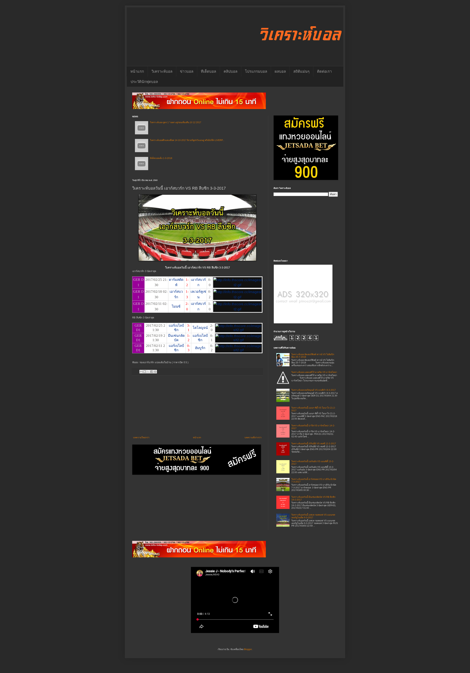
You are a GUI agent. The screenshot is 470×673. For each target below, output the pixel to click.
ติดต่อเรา (324, 71)
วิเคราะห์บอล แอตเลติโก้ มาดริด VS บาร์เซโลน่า (314, 372)
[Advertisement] (197, 406)
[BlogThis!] (145, 371)
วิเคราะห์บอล (161, 71)
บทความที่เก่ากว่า (253, 437)
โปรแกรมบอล (256, 71)
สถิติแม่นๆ (301, 71)
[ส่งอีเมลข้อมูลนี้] (141, 371)
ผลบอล (280, 71)
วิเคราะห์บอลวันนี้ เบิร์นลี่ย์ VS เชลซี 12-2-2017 (313, 443)
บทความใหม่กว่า (141, 437)
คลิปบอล (230, 71)
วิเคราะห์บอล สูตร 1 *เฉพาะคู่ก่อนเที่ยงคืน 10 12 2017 (175, 122)
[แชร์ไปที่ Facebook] (151, 371)
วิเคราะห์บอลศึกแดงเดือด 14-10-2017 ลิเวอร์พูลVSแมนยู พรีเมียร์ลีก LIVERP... (187, 140)
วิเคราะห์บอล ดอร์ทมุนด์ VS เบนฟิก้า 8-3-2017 (313, 390)
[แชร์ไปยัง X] (148, 371)
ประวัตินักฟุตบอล (144, 82)
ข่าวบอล (186, 71)
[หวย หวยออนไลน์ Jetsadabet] (199, 108)
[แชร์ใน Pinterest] (155, 371)
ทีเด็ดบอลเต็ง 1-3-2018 (161, 158)
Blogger (248, 649)
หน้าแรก (137, 71)
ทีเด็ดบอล (208, 71)
